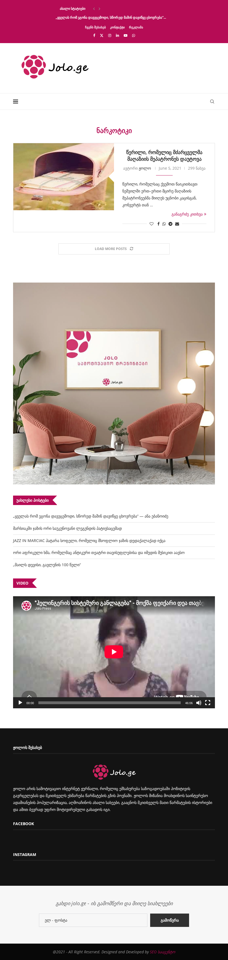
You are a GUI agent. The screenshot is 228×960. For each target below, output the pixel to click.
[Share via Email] (177, 223)
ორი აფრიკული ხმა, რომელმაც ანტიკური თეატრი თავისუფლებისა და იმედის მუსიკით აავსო (99, 552)
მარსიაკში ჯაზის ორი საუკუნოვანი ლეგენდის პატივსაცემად (67, 528)
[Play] (20, 703)
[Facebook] (94, 35)
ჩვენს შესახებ (95, 27)
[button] (94, 8)
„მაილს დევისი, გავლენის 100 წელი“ (47, 564)
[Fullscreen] (207, 703)
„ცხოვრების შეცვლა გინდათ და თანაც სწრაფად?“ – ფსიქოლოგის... (109, 8)
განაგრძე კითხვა (187, 214)
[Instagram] (109, 35)
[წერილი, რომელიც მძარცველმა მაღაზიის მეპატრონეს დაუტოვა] (63, 176)
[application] (114, 652)
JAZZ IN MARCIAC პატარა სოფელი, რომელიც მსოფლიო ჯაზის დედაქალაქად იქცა (89, 540)
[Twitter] (101, 35)
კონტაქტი (117, 27)
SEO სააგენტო (162, 951)
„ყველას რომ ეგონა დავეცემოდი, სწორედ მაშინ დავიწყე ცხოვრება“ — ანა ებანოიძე (90, 516)
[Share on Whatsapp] (164, 223)
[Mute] (199, 703)
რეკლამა (136, 27)
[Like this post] (151, 223)
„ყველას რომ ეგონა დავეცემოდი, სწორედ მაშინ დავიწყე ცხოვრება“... (111, 17)
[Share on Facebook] (158, 223)
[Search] (212, 101)
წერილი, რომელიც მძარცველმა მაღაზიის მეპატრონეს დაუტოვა (164, 155)
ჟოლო (145, 168)
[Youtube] (125, 35)
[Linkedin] (117, 35)
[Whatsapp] (133, 35)
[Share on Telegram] (170, 223)
